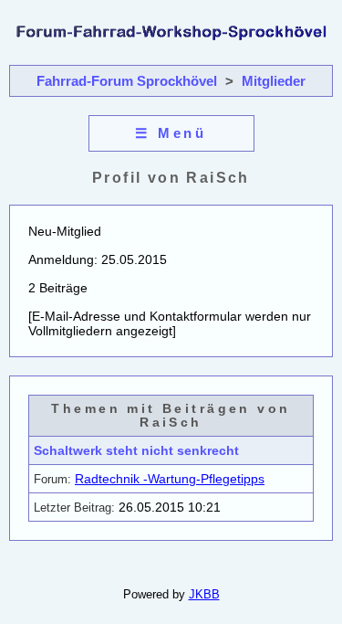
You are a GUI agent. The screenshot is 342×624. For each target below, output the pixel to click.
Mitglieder (274, 81)
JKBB (204, 594)
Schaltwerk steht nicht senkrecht (136, 450)
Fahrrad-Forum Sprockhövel (126, 81)
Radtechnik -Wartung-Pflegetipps (169, 478)
